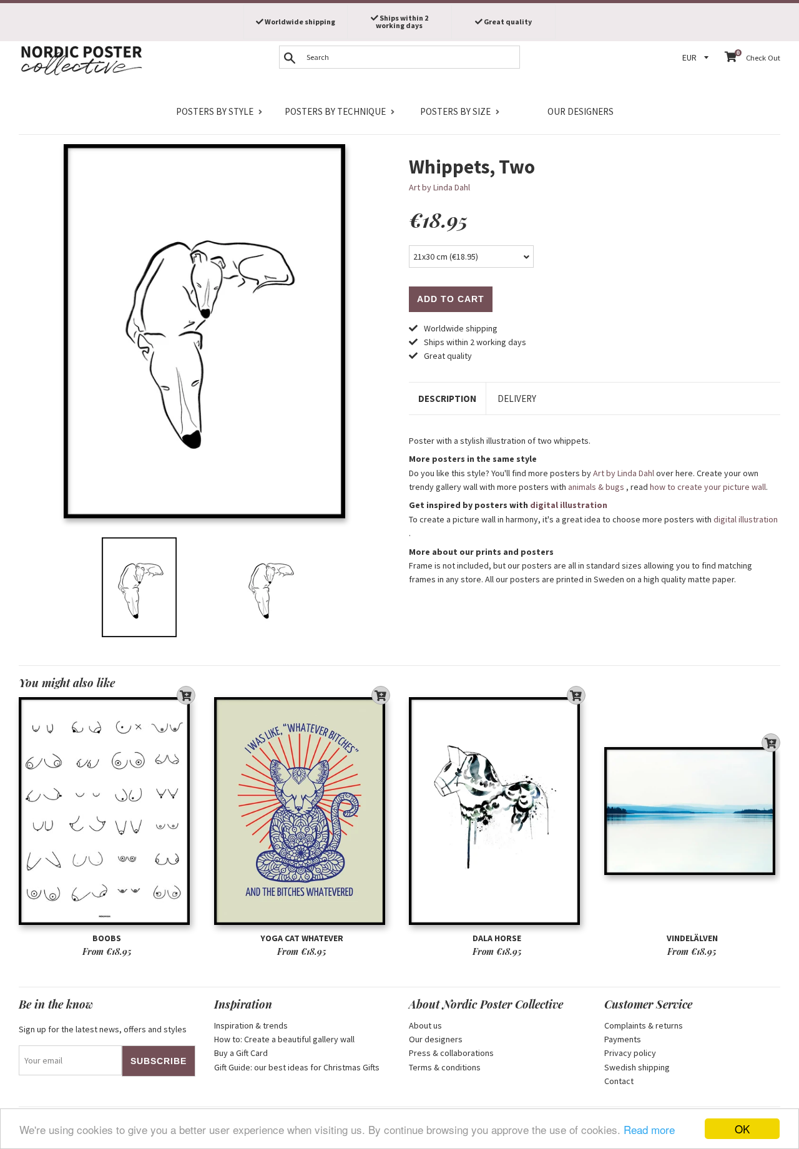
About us (425, 1025)
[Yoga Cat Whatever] (302, 811)
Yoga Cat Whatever (301, 938)
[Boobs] (107, 811)
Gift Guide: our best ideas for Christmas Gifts (297, 1067)
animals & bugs (596, 486)
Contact (619, 1081)
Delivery (517, 398)
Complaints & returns (643, 1025)
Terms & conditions (445, 1067)
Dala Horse (497, 938)
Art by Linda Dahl (439, 187)
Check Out (763, 57)
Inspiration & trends (251, 1025)
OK (742, 1129)
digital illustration (568, 505)
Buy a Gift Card (241, 1053)
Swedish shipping (637, 1067)
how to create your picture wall (708, 486)
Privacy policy (630, 1053)
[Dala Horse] (497, 811)
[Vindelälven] (692, 811)
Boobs (106, 938)
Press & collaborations (451, 1053)
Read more (649, 1129)
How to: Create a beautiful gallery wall (284, 1039)
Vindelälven (692, 938)
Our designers (580, 111)
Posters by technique (335, 111)
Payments (622, 1039)
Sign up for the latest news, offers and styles (103, 1029)
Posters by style (214, 111)
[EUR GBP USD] (697, 57)
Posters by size (455, 111)
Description (447, 398)
